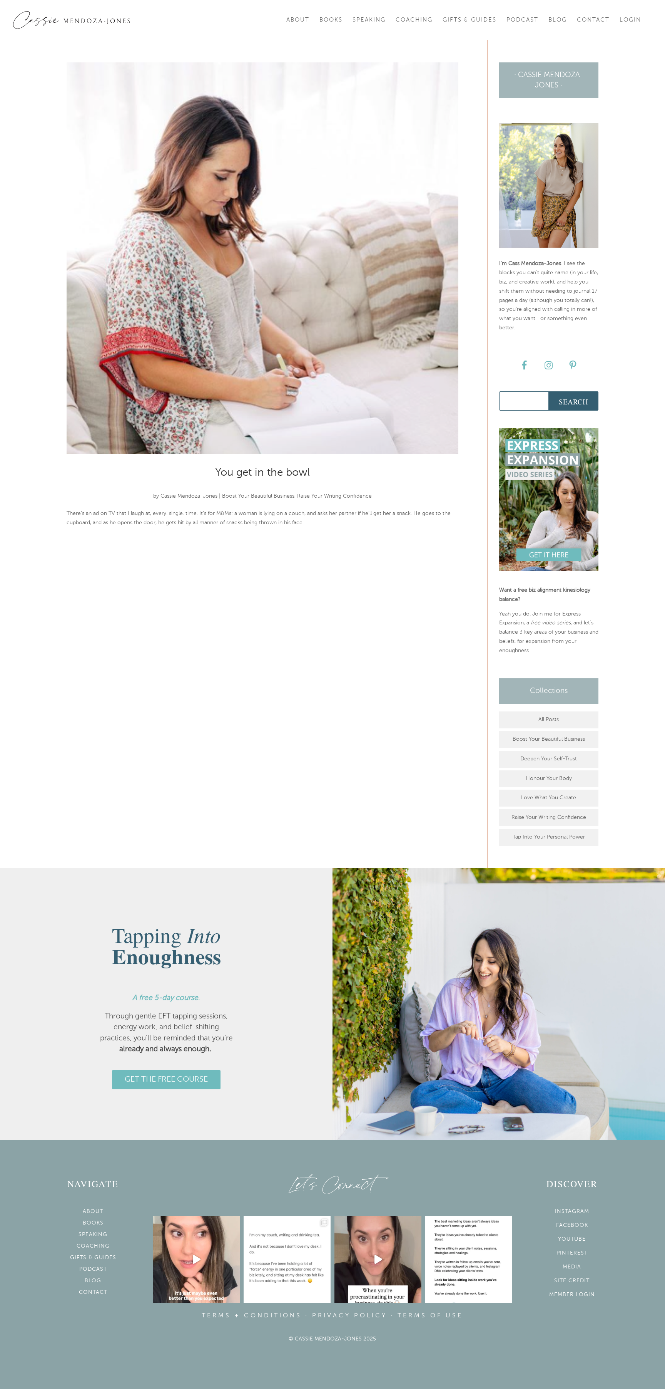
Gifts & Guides (469, 20)
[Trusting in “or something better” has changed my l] (196, 1259)
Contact (593, 20)
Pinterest (572, 1253)
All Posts (548, 719)
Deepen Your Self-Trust (548, 759)
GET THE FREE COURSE (166, 1080)
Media (572, 1267)
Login (630, 20)
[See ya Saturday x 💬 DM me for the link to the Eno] (287, 1259)
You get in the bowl (262, 472)
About (297, 20)
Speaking (369, 20)
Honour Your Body (549, 778)
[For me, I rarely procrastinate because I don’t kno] (377, 1259)
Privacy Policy (349, 1316)
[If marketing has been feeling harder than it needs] (468, 1259)
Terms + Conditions (252, 1316)
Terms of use (430, 1316)
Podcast (522, 20)
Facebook (572, 1225)
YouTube (572, 1239)
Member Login (572, 1294)
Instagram (572, 1211)
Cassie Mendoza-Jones (188, 496)
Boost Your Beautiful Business (258, 496)
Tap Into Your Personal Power (549, 837)
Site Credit (572, 1280)
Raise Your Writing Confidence (334, 496)
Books (331, 20)
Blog (557, 20)
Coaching (414, 20)
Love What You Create (548, 797)
